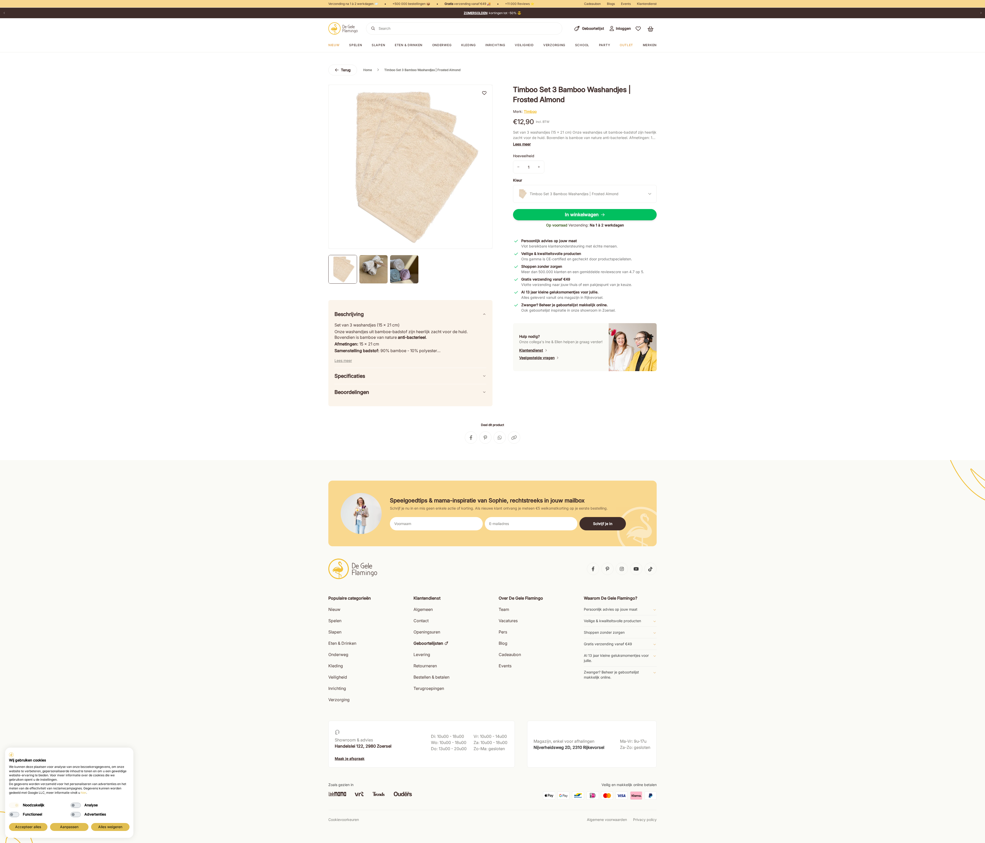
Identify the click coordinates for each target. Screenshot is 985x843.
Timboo (530, 111)
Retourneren (425, 665)
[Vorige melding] (4, 13)
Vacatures (508, 620)
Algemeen (423, 609)
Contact (421, 620)
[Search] (373, 28)
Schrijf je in (602, 523)
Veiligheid (524, 45)
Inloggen (623, 28)
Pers (503, 631)
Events (626, 4)
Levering (421, 654)
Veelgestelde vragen (537, 357)
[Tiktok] (650, 569)
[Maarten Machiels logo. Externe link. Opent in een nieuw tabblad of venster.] (11, 754)
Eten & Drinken (342, 643)
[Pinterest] (607, 569)
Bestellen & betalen (431, 677)
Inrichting (495, 45)
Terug (346, 70)
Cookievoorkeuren (343, 819)
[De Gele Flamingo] (343, 28)
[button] (638, 28)
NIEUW (334, 45)
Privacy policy (645, 819)
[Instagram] (622, 569)
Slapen (378, 45)
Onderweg (442, 45)
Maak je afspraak (350, 758)
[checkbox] (14, 805)
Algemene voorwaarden (607, 819)
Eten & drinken (408, 45)
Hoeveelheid (523, 156)
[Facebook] (593, 569)
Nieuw (334, 609)
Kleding (468, 45)
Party (604, 45)
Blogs (611, 4)
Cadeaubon (592, 4)
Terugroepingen (428, 688)
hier (83, 793)
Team (504, 609)
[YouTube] (636, 569)
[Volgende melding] (981, 13)
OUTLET (626, 45)
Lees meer (522, 144)
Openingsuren (426, 631)
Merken (650, 45)
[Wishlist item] (484, 93)
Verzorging (554, 45)
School (582, 45)
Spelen (355, 45)
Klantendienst (647, 4)
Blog (503, 643)
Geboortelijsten (428, 643)
